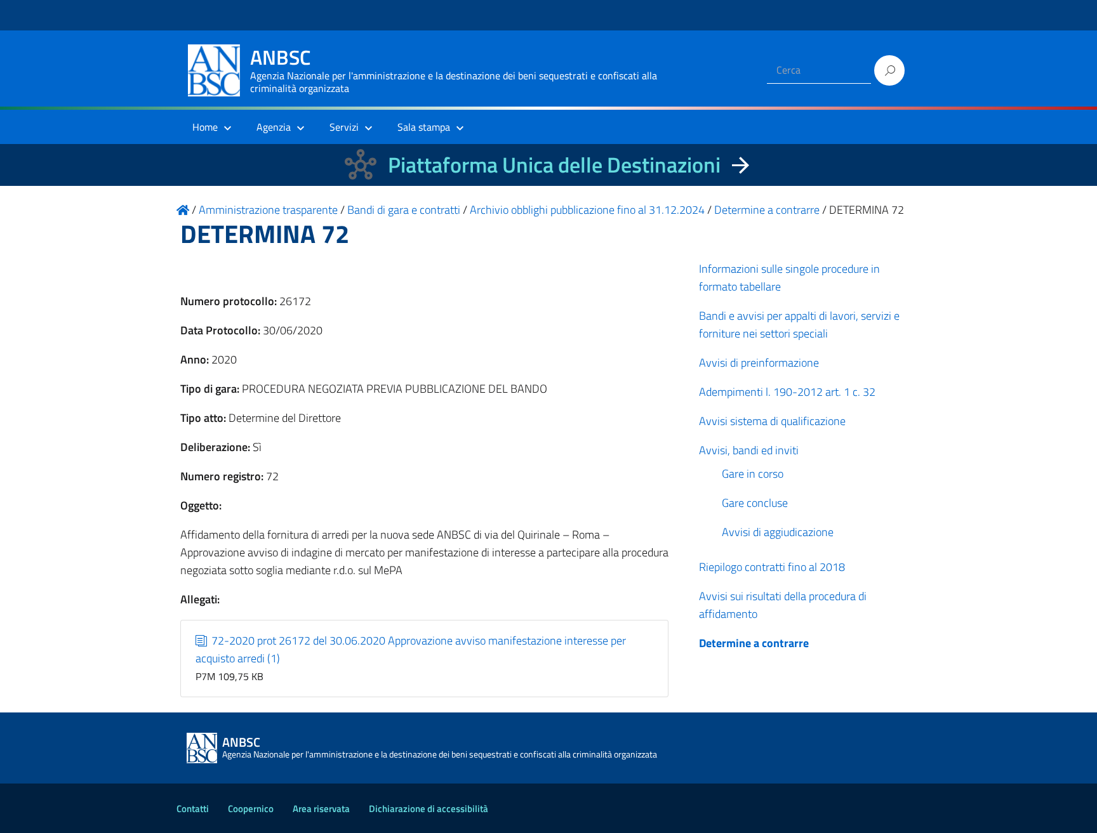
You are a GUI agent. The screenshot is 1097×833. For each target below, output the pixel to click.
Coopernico (251, 808)
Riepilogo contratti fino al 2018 (772, 566)
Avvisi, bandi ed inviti (749, 450)
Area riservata (321, 808)
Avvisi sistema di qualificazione (772, 421)
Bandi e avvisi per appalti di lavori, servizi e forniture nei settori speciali (799, 324)
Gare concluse (755, 502)
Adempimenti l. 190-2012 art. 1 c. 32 (787, 391)
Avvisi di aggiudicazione (778, 532)
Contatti (192, 808)
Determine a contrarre (754, 643)
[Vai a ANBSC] (182, 209)
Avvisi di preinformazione (759, 362)
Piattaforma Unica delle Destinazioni (554, 164)
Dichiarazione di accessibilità (428, 808)
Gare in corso (752, 473)
